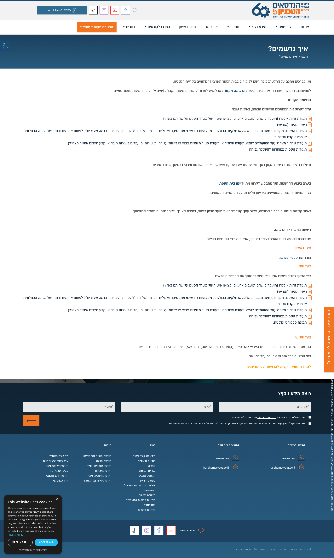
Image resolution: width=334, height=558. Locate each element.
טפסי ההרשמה (287, 257)
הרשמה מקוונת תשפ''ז (96, 27)
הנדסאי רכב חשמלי (57, 475)
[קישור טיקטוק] (93, 10)
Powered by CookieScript (33, 550)
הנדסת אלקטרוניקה (57, 466)
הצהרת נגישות (146, 495)
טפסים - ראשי (147, 480)
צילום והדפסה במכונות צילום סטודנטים (138, 488)
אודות (305, 27)
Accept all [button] (46, 542)
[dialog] (33, 524)
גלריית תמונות (147, 470)
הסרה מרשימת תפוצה (243, 549)
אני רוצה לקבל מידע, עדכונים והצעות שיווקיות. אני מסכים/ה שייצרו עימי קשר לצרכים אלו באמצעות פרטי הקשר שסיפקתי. (237, 423)
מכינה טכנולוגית (59, 470)
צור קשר (211, 27)
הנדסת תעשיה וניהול (99, 475)
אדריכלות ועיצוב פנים (55, 461)
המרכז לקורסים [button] (159, 27)
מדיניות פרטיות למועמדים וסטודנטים (140, 502)
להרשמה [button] (285, 27)
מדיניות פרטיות (146, 510)
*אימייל (108, 407)
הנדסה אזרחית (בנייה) (98, 466)
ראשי (304, 56)
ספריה (151, 466)
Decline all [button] (20, 542)
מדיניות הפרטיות (266, 417)
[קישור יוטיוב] (114, 10)
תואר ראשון (187, 27)
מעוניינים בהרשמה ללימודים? (329, 341)
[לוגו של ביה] (280, 9)
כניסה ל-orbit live (59, 10)
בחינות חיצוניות (146, 461)
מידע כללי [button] (259, 27)
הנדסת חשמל (103, 461)
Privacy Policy (15, 534)
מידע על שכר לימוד (144, 456)
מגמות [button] (234, 27)
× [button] (57, 499)
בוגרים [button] (130, 27)
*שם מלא (303, 407)
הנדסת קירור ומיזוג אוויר (97, 480)
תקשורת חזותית (58, 456)
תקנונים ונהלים (146, 475)
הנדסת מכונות (103, 470)
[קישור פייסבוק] (125, 10)
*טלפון (207, 407)
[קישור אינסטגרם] (104, 10)
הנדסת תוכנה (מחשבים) (97, 456)
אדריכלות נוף (60, 480)
